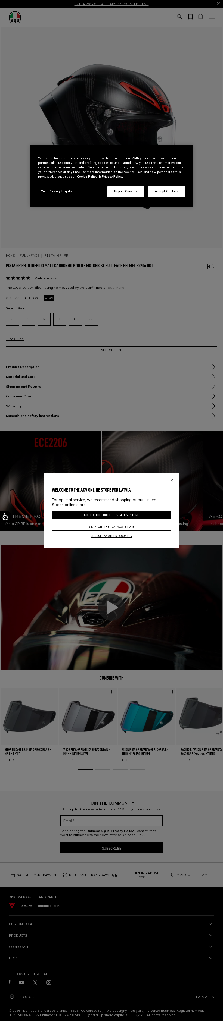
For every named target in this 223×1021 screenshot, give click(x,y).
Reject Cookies (125, 191)
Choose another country (111, 536)
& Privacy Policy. (110, 177)
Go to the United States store (111, 515)
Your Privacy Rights (56, 191)
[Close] (172, 479)
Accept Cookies (167, 191)
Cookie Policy (87, 177)
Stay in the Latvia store (111, 526)
